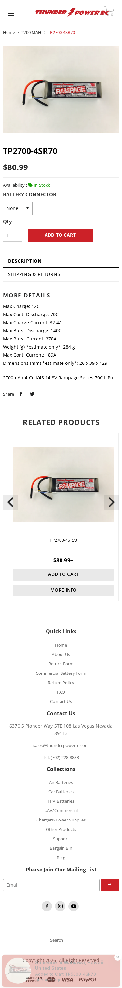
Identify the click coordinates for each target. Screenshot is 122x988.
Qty (7, 222)
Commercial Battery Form (61, 673)
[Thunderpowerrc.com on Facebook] (48, 910)
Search (56, 940)
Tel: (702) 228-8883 (61, 757)
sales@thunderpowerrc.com (61, 745)
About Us (61, 654)
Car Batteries (61, 792)
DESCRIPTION (25, 261)
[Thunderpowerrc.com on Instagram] (61, 910)
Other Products (61, 829)
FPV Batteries (61, 801)
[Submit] (110, 885)
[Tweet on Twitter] (31, 393)
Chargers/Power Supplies (61, 820)
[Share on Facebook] (20, 393)
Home (9, 32)
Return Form (61, 664)
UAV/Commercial (61, 810)
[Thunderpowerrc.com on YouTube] (74, 910)
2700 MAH (31, 32)
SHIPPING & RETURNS (34, 274)
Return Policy (61, 682)
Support (61, 839)
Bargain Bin (61, 848)
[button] (111, 502)
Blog (61, 857)
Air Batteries (61, 782)
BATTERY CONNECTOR (29, 195)
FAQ (61, 692)
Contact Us (61, 701)
